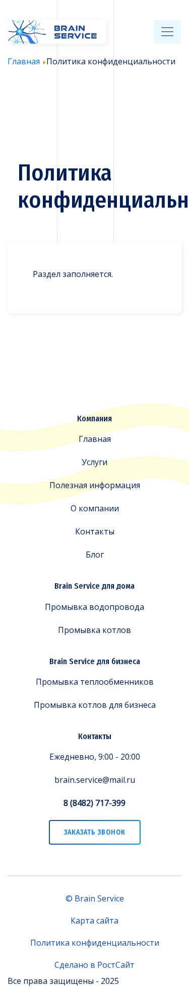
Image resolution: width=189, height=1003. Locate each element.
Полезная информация (94, 485)
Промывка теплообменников (95, 681)
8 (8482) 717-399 (94, 802)
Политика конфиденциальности (94, 942)
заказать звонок (94, 832)
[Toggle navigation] (167, 32)
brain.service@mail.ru (94, 779)
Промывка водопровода (94, 606)
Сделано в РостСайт (94, 964)
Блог (95, 554)
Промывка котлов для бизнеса (95, 704)
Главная (95, 438)
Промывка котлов (94, 629)
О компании (95, 508)
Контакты (94, 531)
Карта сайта (94, 920)
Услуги (94, 462)
